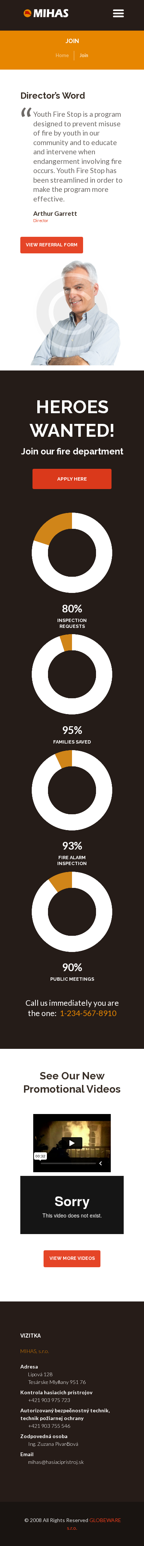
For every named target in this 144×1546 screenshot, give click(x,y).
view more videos (72, 1258)
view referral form (52, 244)
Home (62, 55)
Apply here (72, 479)
